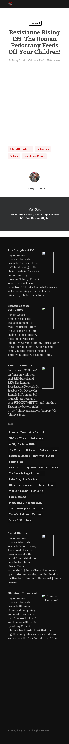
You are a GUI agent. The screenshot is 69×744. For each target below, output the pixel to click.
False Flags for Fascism (23, 479)
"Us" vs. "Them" (18, 438)
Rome (54, 467)
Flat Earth (37, 490)
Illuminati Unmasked (22, 485)
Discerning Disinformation (25, 502)
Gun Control (36, 432)
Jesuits (39, 473)
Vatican (37, 514)
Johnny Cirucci (18, 60)
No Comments (53, 60)
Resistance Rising (34, 156)
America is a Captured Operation (28, 467)
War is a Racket (18, 490)
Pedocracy (43, 149)
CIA (41, 508)
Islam (54, 450)
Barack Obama (17, 496)
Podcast (35, 23)
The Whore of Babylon (22, 450)
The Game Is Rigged (20, 473)
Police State (16, 461)
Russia (51, 485)
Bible (41, 485)
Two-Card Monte (19, 514)
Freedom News (17, 432)
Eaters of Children (20, 149)
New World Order (43, 455)
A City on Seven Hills (22, 444)
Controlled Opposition (22, 508)
